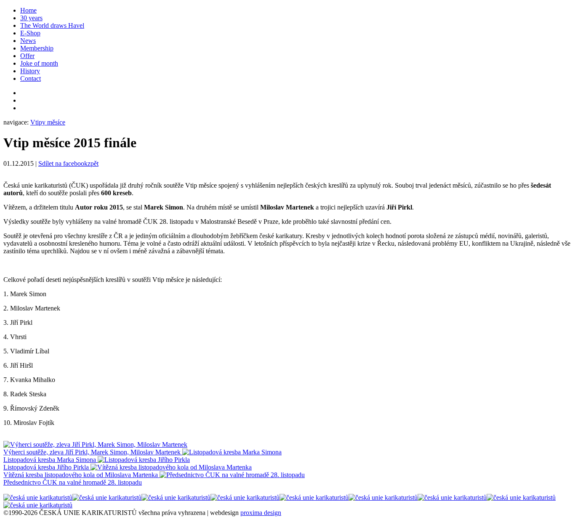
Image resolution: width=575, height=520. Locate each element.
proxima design (260, 512)
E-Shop (30, 33)
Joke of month (39, 63)
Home (28, 10)
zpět (93, 163)
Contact (30, 78)
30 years (31, 17)
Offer (27, 55)
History (30, 70)
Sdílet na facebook (63, 163)
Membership (36, 48)
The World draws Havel (52, 25)
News (28, 40)
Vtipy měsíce (47, 122)
